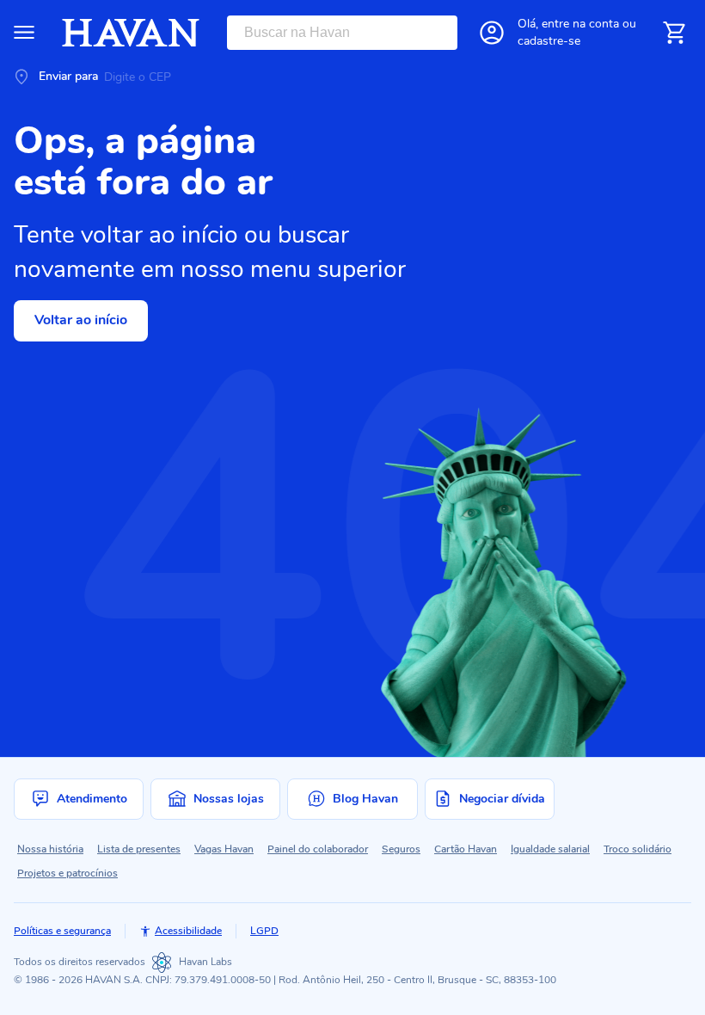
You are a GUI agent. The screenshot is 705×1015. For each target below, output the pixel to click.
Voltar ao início (80, 320)
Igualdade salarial (550, 849)
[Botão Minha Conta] (492, 32)
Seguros (401, 849)
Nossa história (50, 849)
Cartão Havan (465, 849)
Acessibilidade (188, 931)
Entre (580, 23)
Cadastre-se (549, 41)
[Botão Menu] (24, 32)
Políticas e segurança (62, 931)
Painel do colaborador (317, 849)
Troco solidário (637, 849)
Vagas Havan (224, 849)
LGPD (264, 931)
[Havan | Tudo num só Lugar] (130, 32)
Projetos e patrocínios (67, 873)
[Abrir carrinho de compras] (674, 32)
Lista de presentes (139, 849)
